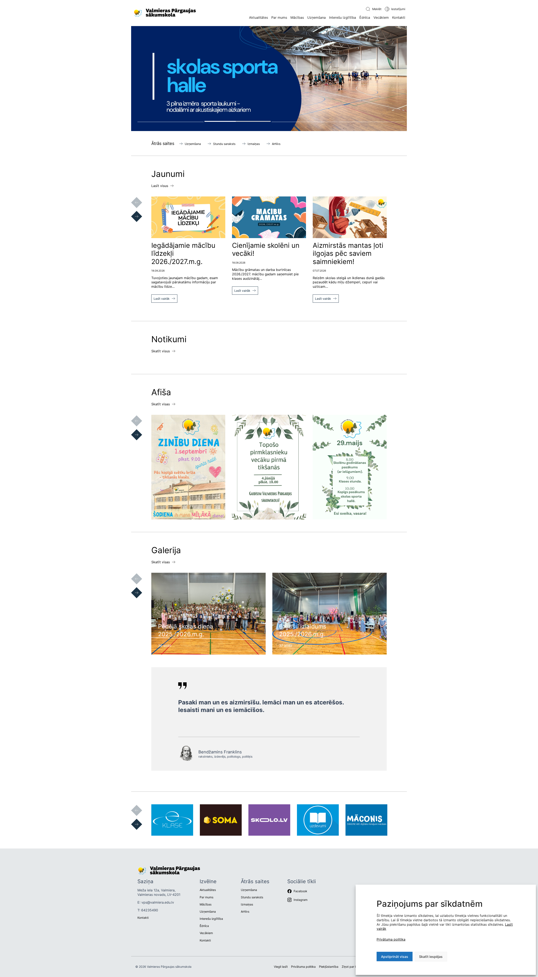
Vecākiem (381, 17)
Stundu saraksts (224, 144)
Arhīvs (276, 144)
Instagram (300, 899)
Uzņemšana (316, 17)
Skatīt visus (160, 351)
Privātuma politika (391, 939)
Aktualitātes (258, 17)
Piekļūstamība (328, 966)
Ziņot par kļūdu (352, 966)
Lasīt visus (159, 186)
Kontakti (398, 17)
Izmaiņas (254, 144)
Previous (132, 198)
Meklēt (376, 9)
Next (132, 212)
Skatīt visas (160, 404)
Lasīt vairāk (162, 298)
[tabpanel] (269, 78)
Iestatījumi (398, 9)
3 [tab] (305, 121)
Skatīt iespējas (431, 956)
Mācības (297, 17)
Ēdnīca (364, 17)
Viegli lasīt (281, 966)
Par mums (279, 17)
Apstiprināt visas (394, 956)
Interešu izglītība (342, 17)
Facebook (300, 891)
